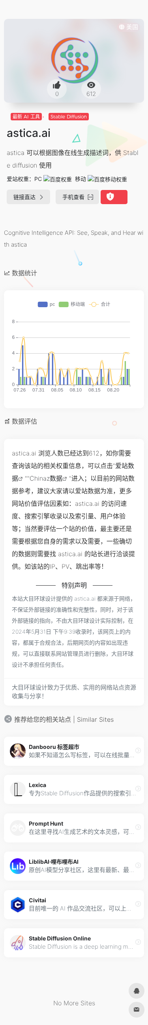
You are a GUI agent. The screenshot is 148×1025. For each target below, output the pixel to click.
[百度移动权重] (107, 178)
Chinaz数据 (46, 478)
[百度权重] (57, 178)
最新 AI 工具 (26, 117)
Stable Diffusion (69, 117)
